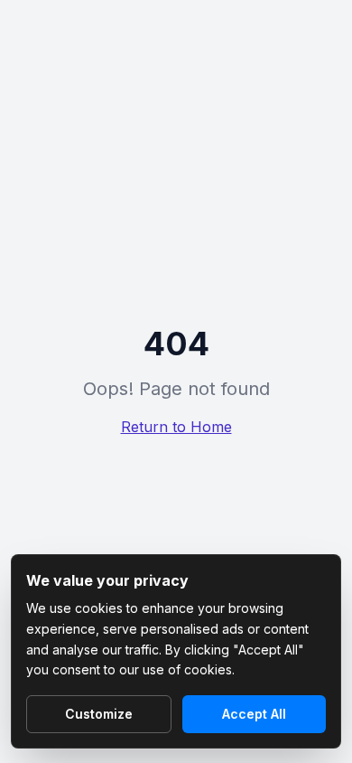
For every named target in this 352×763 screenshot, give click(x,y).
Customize (99, 713)
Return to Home (176, 427)
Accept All (254, 713)
